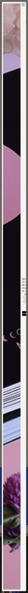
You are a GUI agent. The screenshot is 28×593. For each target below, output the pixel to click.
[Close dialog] (23, 5)
